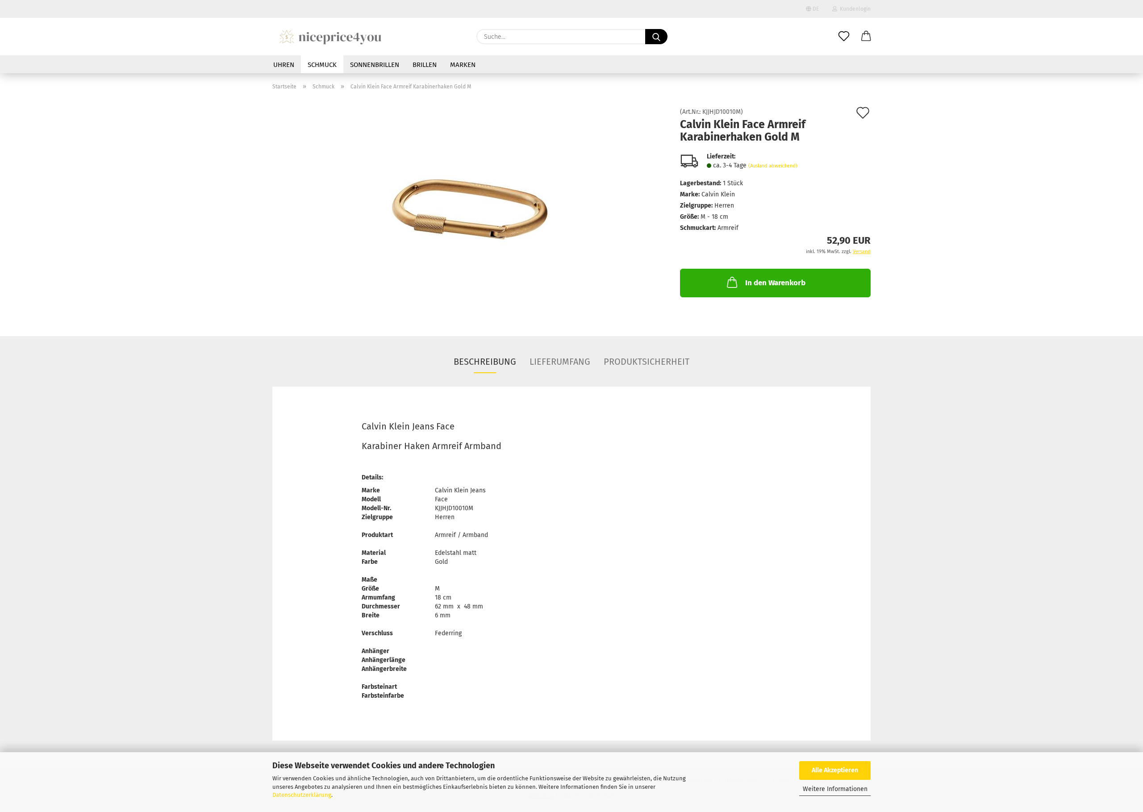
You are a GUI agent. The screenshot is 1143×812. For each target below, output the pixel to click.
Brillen (425, 65)
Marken (463, 65)
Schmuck (322, 65)
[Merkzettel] (844, 36)
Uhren (283, 65)
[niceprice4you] (330, 36)
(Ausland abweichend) (772, 166)
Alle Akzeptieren (835, 770)
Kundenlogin (854, 9)
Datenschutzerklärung (301, 794)
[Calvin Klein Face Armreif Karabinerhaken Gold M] (470, 209)
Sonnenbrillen (374, 65)
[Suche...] (656, 36)
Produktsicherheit (646, 361)
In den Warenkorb (775, 282)
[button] (866, 36)
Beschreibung (485, 361)
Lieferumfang (560, 361)
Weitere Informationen (835, 789)
